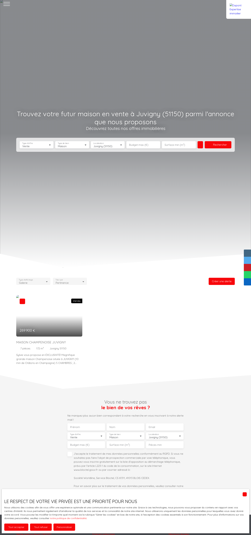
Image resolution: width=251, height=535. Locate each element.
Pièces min (155, 444)
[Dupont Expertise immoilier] (238, 4)
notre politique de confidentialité (68, 518)
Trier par (59, 280)
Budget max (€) (138, 144)
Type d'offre (27, 143)
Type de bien (63, 143)
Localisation (98, 143)
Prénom (75, 427)
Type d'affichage (26, 280)
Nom (112, 427)
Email (152, 427)
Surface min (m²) (175, 144)
